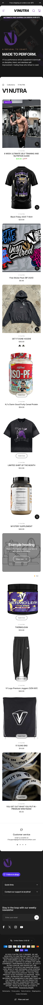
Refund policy (6, 991)
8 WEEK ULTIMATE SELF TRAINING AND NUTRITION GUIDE (21, 154)
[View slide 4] (25, 844)
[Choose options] (37, 207)
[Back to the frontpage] (3, 85)
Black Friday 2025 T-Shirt (21, 217)
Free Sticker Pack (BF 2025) (21, 278)
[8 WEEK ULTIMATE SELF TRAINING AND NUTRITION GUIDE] (21, 124)
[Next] (39, 3)
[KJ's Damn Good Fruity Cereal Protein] (21, 374)
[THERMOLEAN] (21, 597)
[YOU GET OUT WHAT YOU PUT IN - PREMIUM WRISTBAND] (21, 776)
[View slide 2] (20, 844)
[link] (21, 559)
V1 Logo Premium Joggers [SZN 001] (21, 688)
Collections (11, 85)
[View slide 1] (17, 844)
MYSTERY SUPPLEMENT (21, 526)
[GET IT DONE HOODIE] (21, 309)
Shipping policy (36, 991)
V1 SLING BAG (21, 745)
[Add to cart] (37, 144)
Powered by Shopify (26, 988)
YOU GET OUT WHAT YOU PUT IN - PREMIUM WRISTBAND (21, 807)
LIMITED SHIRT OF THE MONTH (21, 465)
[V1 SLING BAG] (21, 717)
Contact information (21, 994)
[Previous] (3, 3)
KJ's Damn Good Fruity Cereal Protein (21, 404)
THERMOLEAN (21, 627)
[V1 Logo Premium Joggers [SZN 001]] (21, 658)
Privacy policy (16, 991)
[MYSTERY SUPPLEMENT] (21, 496)
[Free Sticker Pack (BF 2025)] (21, 248)
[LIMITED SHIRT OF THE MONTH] (21, 435)
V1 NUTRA (21, 151)
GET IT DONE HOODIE (21, 339)
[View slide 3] (23, 844)
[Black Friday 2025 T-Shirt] (21, 187)
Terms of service (26, 991)
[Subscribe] (36, 917)
